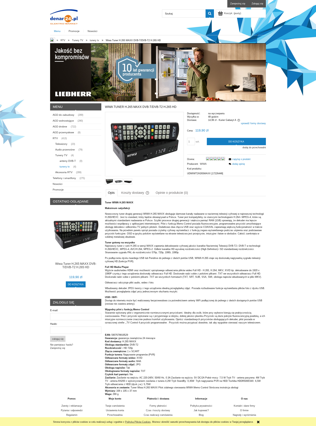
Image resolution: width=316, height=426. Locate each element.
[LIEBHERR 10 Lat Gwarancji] (158, 72)
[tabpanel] (185, 298)
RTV (55, 138)
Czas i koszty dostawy (158, 410)
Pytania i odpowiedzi (72, 410)
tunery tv (65, 166)
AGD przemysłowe (63, 132)
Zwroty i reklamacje (71, 405)
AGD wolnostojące (63, 120)
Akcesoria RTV (63, 172)
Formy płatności (158, 405)
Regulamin (71, 415)
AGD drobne (60, 126)
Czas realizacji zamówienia (158, 415)
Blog (201, 415)
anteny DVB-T (68, 160)
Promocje (58, 189)
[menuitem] (57, 31)
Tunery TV (61, 155)
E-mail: (54, 310)
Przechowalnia (115, 415)
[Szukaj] (210, 13)
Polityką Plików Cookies (138, 422)
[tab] (111, 192)
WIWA (203, 164)
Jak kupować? (201, 410)
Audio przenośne (65, 149)
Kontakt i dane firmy (244, 405)
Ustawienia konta (115, 410)
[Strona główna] (64, 16)
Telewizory (61, 143)
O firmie (244, 410)
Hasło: (53, 323)
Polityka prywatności (201, 405)
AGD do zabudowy (63, 114)
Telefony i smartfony (64, 178)
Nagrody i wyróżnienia (244, 415)
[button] (239, 159)
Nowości (57, 183)
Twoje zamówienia (115, 405)
